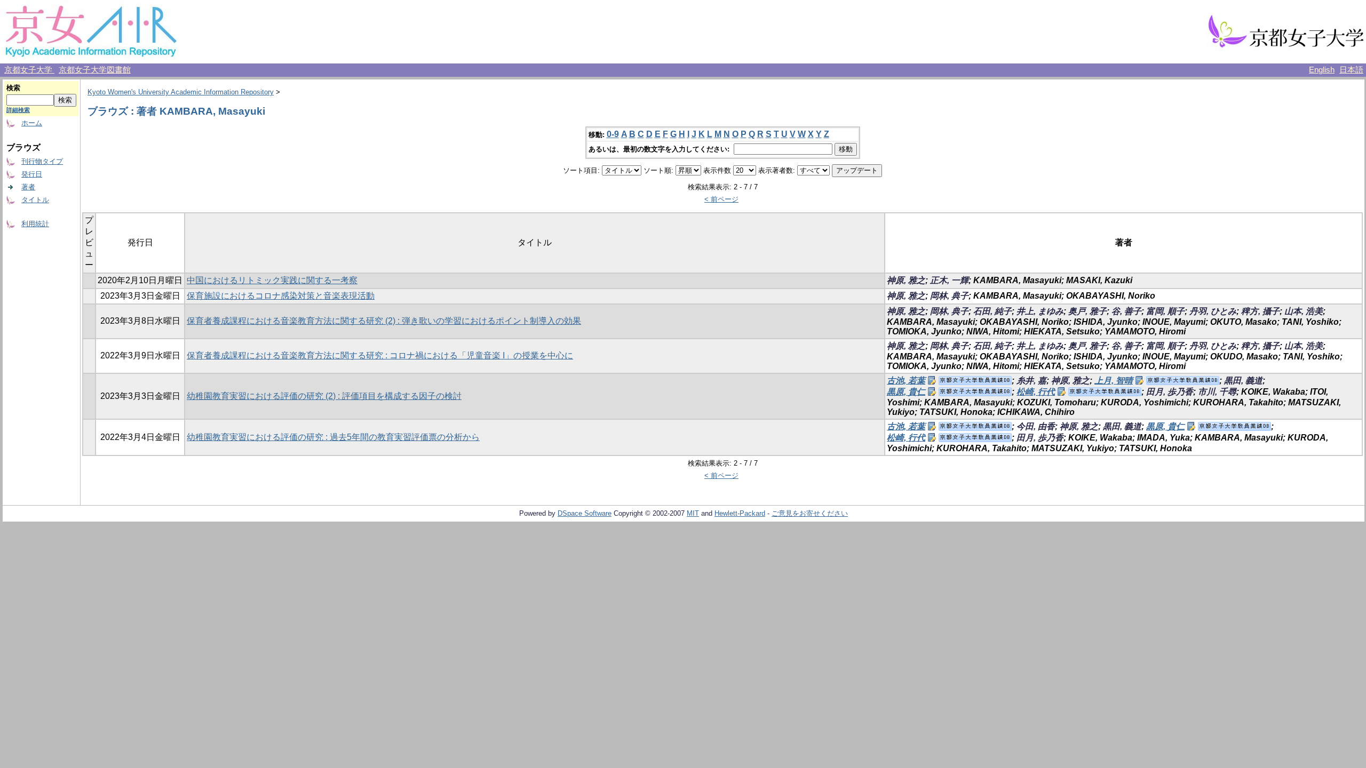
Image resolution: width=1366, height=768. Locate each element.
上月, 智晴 (1113, 380)
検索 (13, 88)
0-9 (613, 134)
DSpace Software (584, 513)
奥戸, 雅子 (1087, 311)
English (1322, 70)
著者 (28, 187)
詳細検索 (18, 110)
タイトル (35, 200)
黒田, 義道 (1243, 380)
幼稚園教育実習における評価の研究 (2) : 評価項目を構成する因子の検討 (324, 396)
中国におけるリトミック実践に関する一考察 (272, 280)
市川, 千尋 (1217, 391)
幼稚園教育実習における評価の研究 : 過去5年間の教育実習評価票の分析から (333, 437)
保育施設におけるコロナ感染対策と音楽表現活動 (281, 295)
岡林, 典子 (949, 295)
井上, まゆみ (1039, 311)
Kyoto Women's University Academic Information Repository (181, 92)
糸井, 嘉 (1031, 380)
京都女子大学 (29, 70)
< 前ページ (721, 199)
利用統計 (35, 224)
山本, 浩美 (1303, 311)
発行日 (31, 174)
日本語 (1351, 70)
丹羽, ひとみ (1212, 311)
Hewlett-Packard (739, 513)
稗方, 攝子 (1260, 311)
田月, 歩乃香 (1169, 391)
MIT (693, 513)
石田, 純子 (992, 311)
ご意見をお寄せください (810, 513)
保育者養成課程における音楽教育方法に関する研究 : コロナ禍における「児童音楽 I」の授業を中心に (380, 355)
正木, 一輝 (949, 280)
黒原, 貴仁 (906, 391)
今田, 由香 (1035, 426)
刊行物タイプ (42, 161)
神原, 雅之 (906, 280)
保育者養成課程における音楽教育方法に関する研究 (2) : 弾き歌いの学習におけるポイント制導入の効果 (384, 320)
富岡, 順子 (1165, 311)
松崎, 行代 (1035, 391)
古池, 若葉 (906, 380)
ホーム (31, 123)
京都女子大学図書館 (95, 70)
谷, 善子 (1126, 311)
